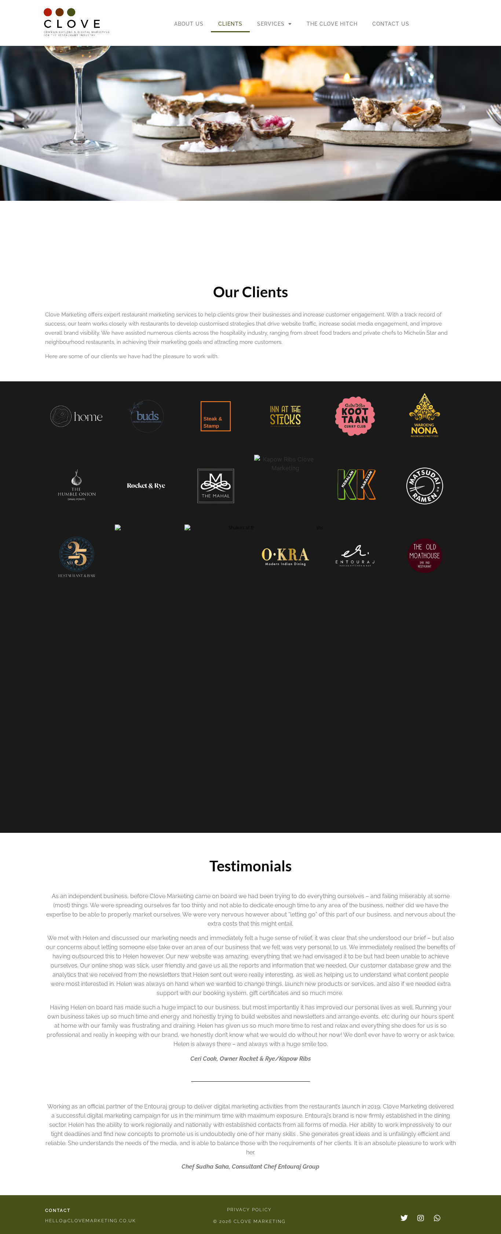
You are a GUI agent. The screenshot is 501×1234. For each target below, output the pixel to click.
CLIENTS (230, 24)
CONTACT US (390, 24)
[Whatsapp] (437, 1218)
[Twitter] (404, 1218)
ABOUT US (189, 24)
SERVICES (271, 24)
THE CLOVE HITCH (332, 24)
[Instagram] (420, 1218)
